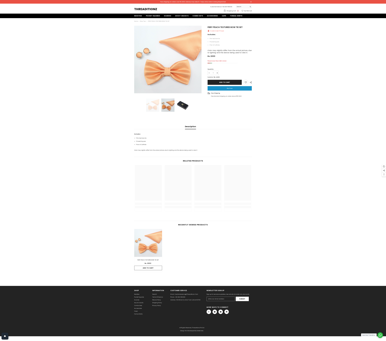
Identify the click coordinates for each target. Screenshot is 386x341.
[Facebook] (209, 312)
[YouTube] (226, 312)
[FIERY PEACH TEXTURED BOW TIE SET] (148, 243)
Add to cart (224, 82)
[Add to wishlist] (245, 82)
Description (190, 126)
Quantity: (211, 69)
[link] (148, 204)
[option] (168, 59)
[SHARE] (250, 82)
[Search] (244, 6)
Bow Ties (143, 21)
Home (136, 21)
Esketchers (200, 331)
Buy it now (230, 88)
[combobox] (242, 6)
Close (251, 2)
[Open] (5, 336)
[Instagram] (215, 312)
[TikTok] (220, 312)
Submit (242, 299)
